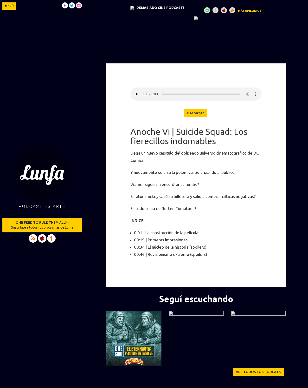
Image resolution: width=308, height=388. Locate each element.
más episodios (249, 10)
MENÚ (9, 6)
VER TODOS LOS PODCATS (258, 372)
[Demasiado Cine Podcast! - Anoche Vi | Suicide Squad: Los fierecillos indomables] (196, 18)
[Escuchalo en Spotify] (207, 10)
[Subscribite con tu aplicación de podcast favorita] (232, 10)
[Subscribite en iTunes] (224, 10)
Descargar (195, 113)
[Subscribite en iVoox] (215, 10)
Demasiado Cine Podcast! (160, 8)
